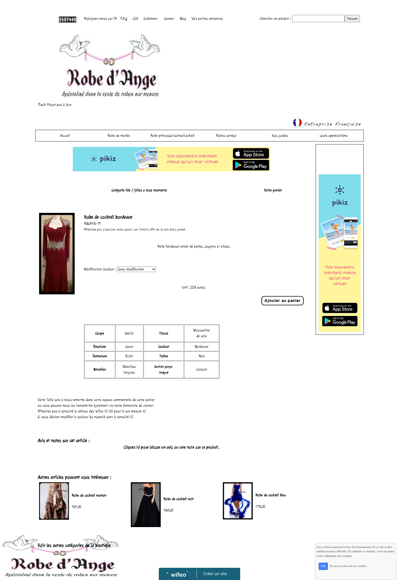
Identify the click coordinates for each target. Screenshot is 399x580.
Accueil (65, 135)
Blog (183, 18)
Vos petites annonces (207, 18)
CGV (135, 18)
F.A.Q (123, 18)
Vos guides (280, 135)
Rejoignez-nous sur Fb (100, 18)
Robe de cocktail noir (178, 499)
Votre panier (273, 190)
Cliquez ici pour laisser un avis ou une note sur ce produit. (171, 447)
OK (323, 566)
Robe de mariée (118, 135)
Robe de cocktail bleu (270, 495)
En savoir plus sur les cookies (348, 566)
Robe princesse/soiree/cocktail (172, 135)
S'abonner (150, 18)
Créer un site (215, 573)
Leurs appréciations (334, 135)
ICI (106, 411)
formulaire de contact (138, 405)
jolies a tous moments (150, 190)
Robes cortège (226, 135)
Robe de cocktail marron (89, 495)
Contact (169, 18)
